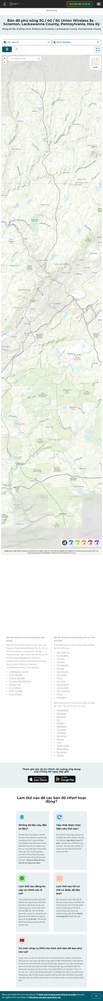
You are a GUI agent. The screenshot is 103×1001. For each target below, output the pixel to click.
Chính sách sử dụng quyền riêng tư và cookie (57, 994)
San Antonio (62, 672)
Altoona (60, 739)
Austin (60, 694)
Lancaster (61, 729)
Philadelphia (63, 665)
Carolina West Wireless (20, 681)
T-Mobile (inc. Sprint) (19, 672)
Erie (58, 720)
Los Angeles (62, 655)
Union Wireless (21, 658)
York (59, 742)
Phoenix (60, 668)
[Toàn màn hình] (98, 49)
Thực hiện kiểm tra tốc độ (79, 4)
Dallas (60, 678)
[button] (5, 58)
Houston (61, 662)
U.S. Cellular (15, 688)
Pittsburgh (62, 713)
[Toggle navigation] (4, 4)
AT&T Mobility (16, 675)
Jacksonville (63, 688)
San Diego (62, 675)
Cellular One (15, 684)
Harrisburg (62, 736)
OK (96, 996)
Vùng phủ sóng (7, 49)
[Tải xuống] (38, 779)
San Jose (61, 681)
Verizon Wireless (17, 678)
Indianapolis (62, 684)
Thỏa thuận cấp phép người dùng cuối (45, 997)
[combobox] (27, 42)
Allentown (61, 717)
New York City (63, 652)
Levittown (61, 733)
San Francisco (63, 691)
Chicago (61, 659)
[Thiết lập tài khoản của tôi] (98, 4)
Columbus (61, 697)
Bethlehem (62, 726)
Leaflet (7, 551)
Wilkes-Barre (62, 749)
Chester (60, 755)
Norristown (62, 752)
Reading (61, 723)
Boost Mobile (15, 694)
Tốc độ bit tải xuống (15, 49)
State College (63, 746)
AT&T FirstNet (15, 691)
